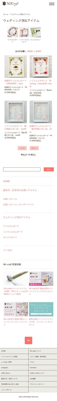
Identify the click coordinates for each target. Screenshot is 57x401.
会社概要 (33, 378)
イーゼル (7, 250)
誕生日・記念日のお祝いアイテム (20, 190)
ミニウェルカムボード (13, 232)
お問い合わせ (5, 373)
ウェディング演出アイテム (20, 14)
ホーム (5, 14)
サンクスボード (10, 237)
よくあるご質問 (6, 362)
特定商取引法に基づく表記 (10, 384)
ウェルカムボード (11, 226)
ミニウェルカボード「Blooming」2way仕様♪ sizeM (41, 83)
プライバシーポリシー (37, 384)
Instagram (4, 367)
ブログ (32, 362)
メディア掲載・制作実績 (38, 356)
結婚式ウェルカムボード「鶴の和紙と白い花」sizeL (41, 129)
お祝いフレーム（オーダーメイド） (19, 204)
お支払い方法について (37, 373)
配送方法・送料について (9, 378)
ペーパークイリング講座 (9, 356)
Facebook (33, 367)
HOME (6, 181)
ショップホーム (6, 389)
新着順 (38, 51)
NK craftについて (35, 351)
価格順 (30, 51)
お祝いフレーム (10, 199)
